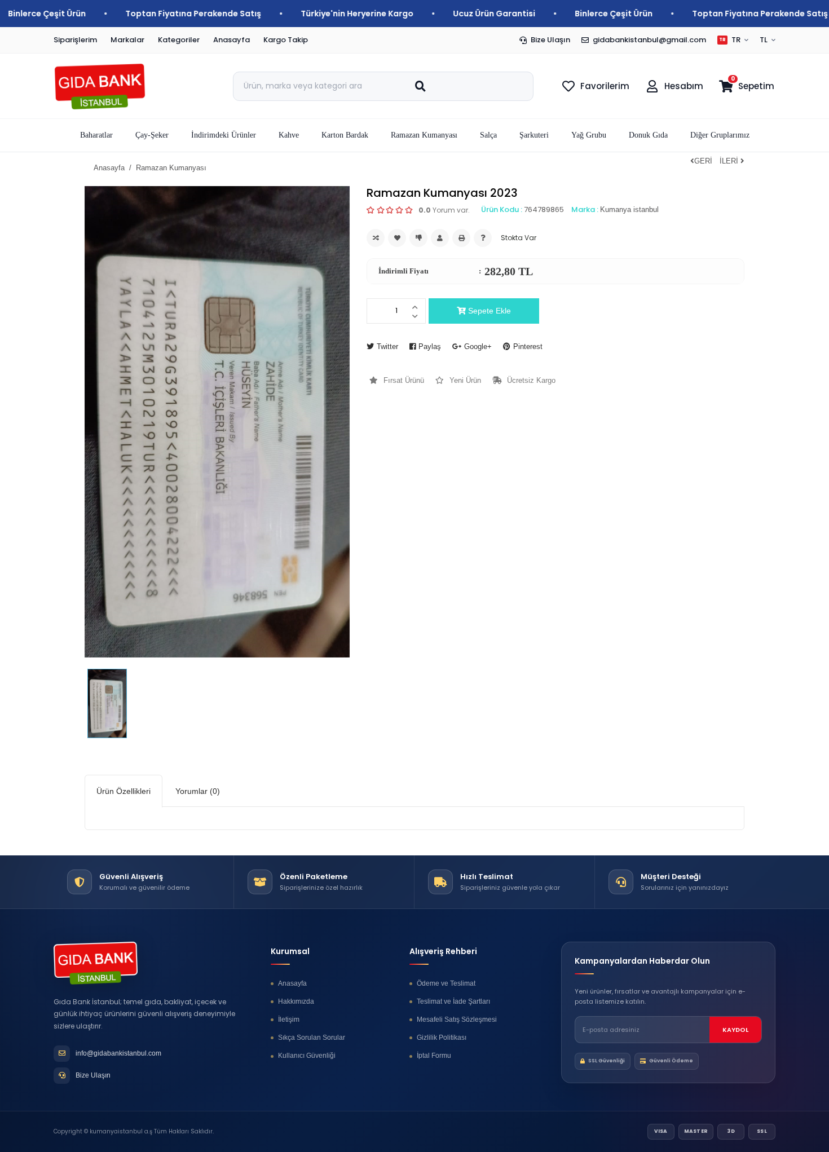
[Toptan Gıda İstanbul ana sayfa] (120, 86)
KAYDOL (735, 1029)
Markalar (127, 39)
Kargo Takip (285, 39)
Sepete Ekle (488, 310)
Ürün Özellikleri (123, 791)
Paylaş (429, 346)
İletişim (288, 1019)
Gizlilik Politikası (441, 1037)
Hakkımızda (296, 1001)
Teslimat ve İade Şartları (453, 1001)
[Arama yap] (420, 86)
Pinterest (528, 346)
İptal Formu (434, 1056)
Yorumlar (197, 791)
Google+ (478, 346)
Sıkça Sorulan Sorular (311, 1037)
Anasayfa (231, 39)
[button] (152, 135)
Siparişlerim (75, 39)
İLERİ (730, 161)
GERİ (703, 161)
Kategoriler (179, 39)
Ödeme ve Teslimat (446, 983)
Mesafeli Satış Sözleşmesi (457, 1019)
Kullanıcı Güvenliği (307, 1056)
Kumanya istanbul (629, 209)
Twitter (387, 346)
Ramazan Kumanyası (171, 168)
